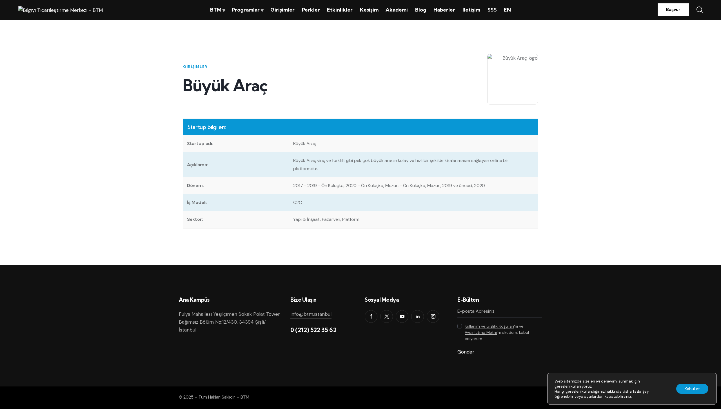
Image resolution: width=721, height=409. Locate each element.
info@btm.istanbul (310, 314)
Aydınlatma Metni (481, 332)
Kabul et (692, 388)
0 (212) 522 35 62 (313, 330)
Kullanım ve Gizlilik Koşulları (489, 326)
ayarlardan (593, 396)
